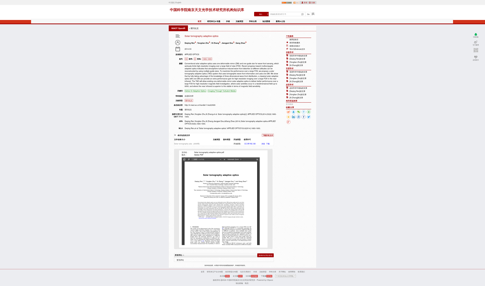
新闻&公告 (280, 21)
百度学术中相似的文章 (298, 71)
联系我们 (301, 271)
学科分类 (253, 21)
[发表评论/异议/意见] (265, 255)
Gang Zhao (240, 43)
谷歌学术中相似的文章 (298, 55)
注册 (313, 2)
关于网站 (282, 271)
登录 (305, 2)
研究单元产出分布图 (215, 271)
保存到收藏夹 (294, 42)
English (178, 2)
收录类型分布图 (231, 271)
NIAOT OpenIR (178, 28)
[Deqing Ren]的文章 (297, 58)
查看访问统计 (294, 46)
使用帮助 (291, 271)
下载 (268, 143)
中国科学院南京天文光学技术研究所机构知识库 (207, 10)
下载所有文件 (267, 135)
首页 (199, 21)
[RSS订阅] (287, 2)
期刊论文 (195, 28)
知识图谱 (266, 21)
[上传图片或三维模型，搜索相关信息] (302, 14)
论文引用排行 (245, 271)
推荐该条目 (293, 39)
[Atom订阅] (296, 2)
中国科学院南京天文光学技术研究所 (241, 280)
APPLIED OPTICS (192, 54)
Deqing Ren (190, 43)
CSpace (270, 280)
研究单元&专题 (213, 21)
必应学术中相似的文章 (298, 88)
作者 (228, 21)
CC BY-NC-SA (250, 143)
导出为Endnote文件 (297, 49)
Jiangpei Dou (227, 43)
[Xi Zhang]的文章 (296, 65)
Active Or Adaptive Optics (195, 91)
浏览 (263, 143)
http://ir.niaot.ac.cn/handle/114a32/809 (200, 105)
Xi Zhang (215, 43)
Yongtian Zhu (203, 43)
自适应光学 (189, 96)
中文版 (171, 2)
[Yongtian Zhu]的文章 (297, 62)
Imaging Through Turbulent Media (222, 91)
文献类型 (239, 21)
